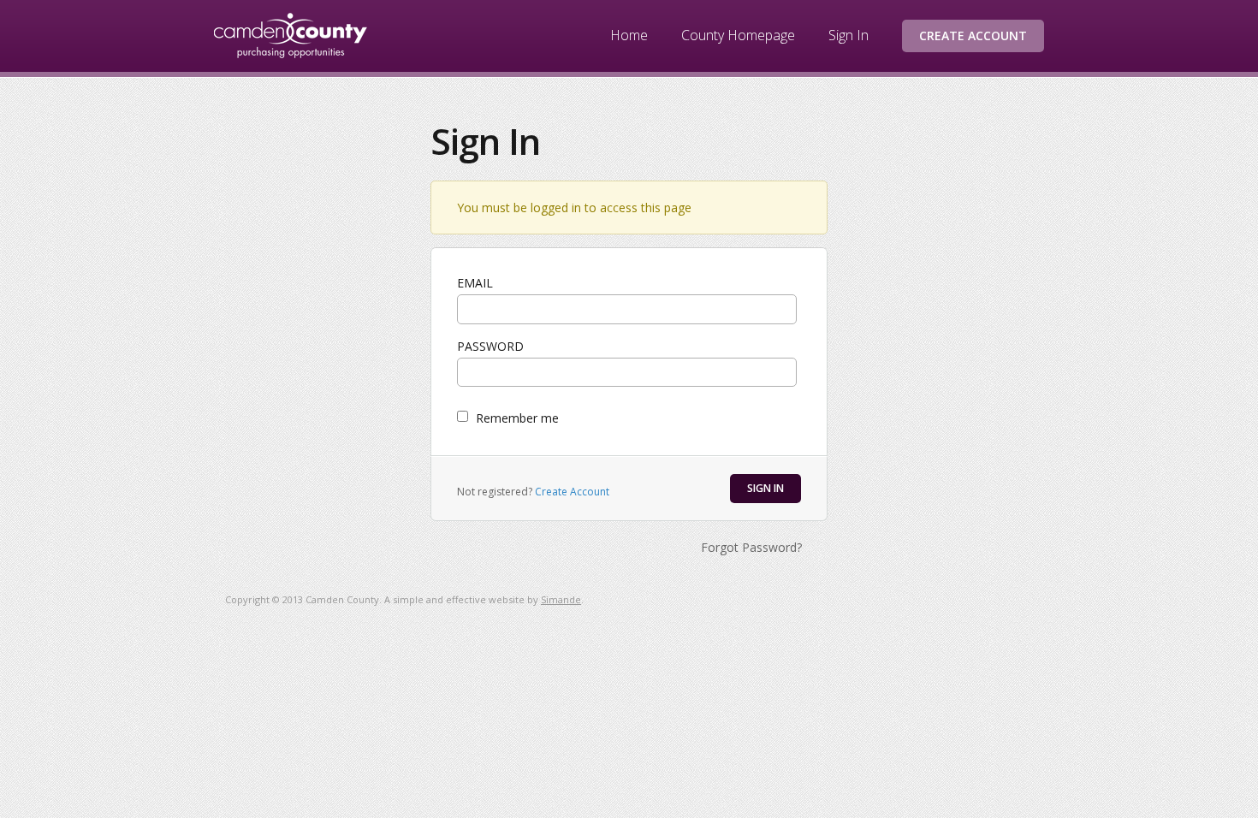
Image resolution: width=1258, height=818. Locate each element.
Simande (561, 599)
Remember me (517, 418)
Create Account (973, 35)
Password (490, 346)
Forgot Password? (751, 547)
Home (629, 35)
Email (475, 283)
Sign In (848, 35)
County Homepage (738, 35)
